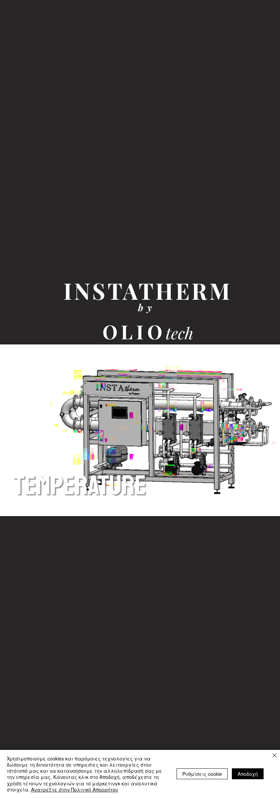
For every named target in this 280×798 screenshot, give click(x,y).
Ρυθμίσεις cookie (202, 773)
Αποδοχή (248, 773)
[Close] (274, 755)
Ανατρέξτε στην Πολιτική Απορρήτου (74, 789)
